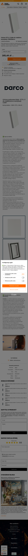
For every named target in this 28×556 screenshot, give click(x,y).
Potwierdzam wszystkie (14, 285)
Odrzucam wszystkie (14, 289)
